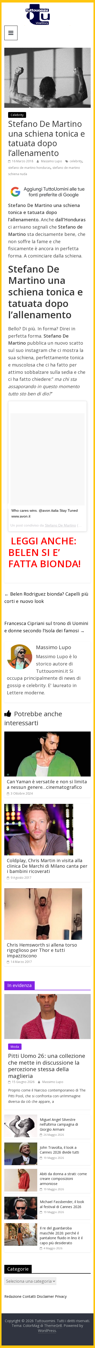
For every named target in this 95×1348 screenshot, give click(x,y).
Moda (15, 1047)
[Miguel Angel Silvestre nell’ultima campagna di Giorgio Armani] (20, 1117)
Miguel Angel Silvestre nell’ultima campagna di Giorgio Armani (59, 1124)
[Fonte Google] (47, 192)
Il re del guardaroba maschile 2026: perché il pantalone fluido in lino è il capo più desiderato (61, 1235)
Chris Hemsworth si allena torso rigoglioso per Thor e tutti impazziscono (42, 950)
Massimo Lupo (52, 161)
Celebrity (17, 115)
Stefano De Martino (60, 525)
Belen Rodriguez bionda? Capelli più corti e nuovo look (46, 597)
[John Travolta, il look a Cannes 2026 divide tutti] (20, 1145)
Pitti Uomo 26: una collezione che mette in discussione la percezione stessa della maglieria (46, 1065)
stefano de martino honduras (29, 168)
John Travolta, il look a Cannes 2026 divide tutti (59, 1150)
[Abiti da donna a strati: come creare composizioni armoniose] (20, 1171)
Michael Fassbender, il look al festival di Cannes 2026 (62, 1204)
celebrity (76, 161)
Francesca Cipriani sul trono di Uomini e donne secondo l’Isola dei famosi (46, 627)
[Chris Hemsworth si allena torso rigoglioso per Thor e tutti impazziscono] (43, 891)
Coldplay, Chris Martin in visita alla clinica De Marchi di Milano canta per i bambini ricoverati (47, 865)
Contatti (29, 1296)
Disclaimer (45, 1296)
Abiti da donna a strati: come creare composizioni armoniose (63, 1178)
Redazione (13, 1296)
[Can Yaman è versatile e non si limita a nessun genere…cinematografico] (47, 734)
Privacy (61, 1296)
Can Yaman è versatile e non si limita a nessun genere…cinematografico (47, 784)
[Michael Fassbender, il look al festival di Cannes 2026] (20, 1199)
